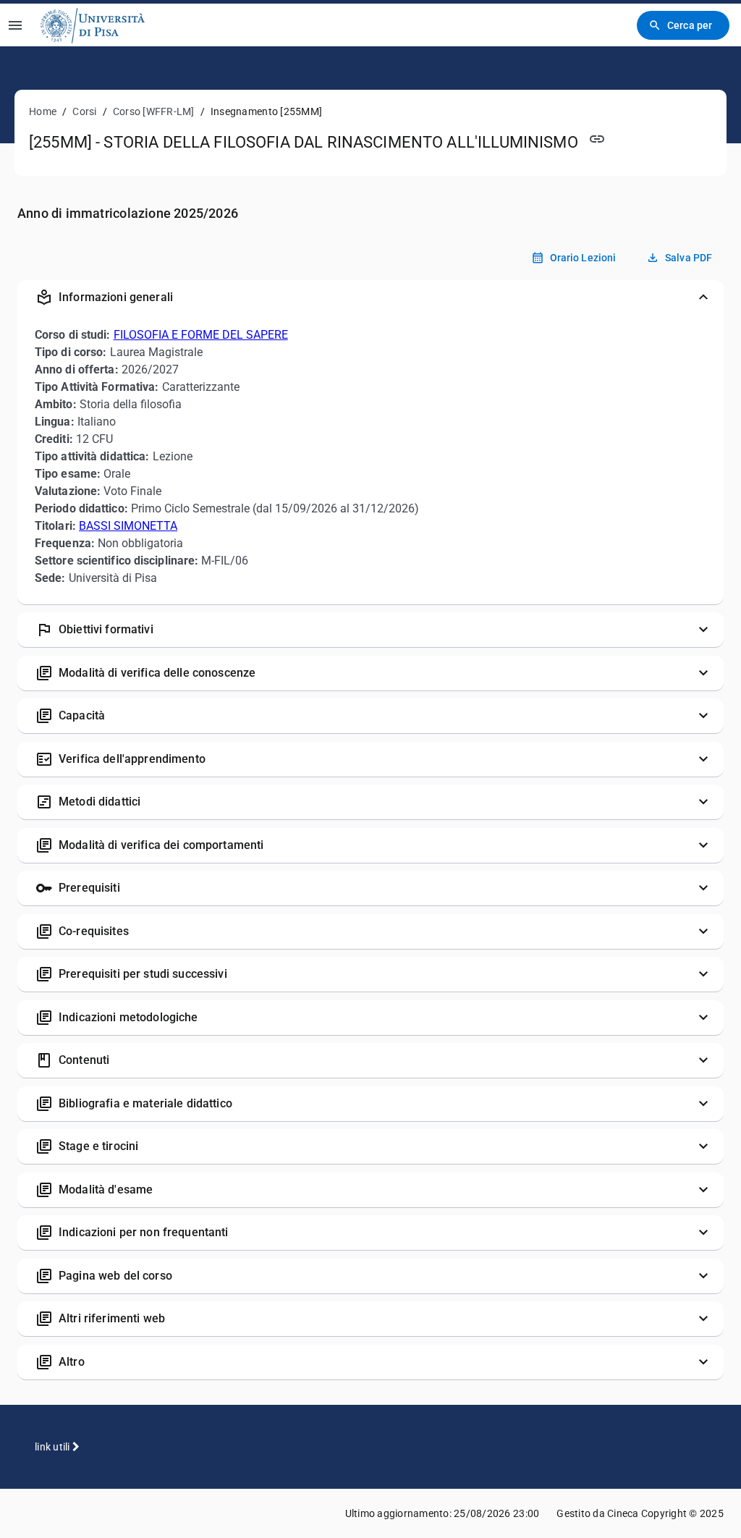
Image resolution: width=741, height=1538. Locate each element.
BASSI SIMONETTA (128, 526)
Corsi (84, 111)
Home (42, 111)
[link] (93, 25)
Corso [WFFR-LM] (154, 111)
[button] (370, 297)
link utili (53, 1447)
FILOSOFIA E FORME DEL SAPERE (201, 335)
